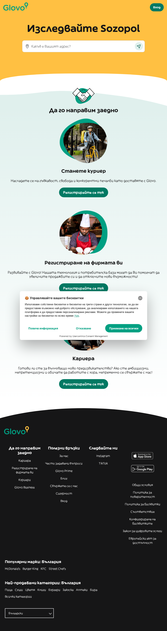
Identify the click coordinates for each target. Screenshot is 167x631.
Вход (63, 501)
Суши (19, 590)
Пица (8, 590)
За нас (63, 456)
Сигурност (64, 493)
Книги (41, 590)
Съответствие (143, 511)
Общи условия (142, 485)
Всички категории (18, 596)
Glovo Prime (64, 471)
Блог (63, 478)
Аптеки (82, 590)
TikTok (103, 463)
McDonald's (12, 569)
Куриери (25, 480)
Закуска (68, 590)
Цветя (30, 590)
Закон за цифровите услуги (142, 531)
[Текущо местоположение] (139, 46)
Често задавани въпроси (63, 463)
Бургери (54, 590)
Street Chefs (57, 569)
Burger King (30, 569)
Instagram (103, 456)
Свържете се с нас (64, 486)
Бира (93, 590)
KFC (43, 569)
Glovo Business (24, 487)
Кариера (25, 460)
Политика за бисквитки (142, 504)
